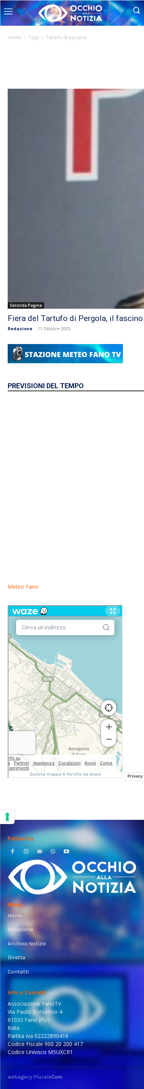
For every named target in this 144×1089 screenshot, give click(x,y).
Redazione (20, 328)
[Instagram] (26, 852)
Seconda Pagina (26, 305)
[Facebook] (12, 852)
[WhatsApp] (53, 852)
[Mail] (39, 852)
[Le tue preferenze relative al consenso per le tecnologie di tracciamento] (7, 816)
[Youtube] (66, 852)
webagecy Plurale (35, 1077)
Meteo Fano (23, 586)
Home (14, 37)
